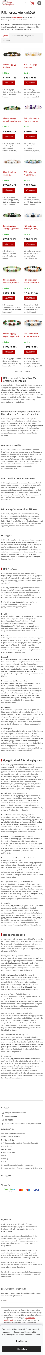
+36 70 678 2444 (11, 1116)
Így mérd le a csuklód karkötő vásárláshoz (17, 1165)
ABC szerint (6, 40)
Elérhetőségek (6, 1146)
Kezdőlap (4, 1159)
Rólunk (3, 1156)
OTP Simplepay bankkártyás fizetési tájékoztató (19, 1143)
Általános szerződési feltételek (13, 1134)
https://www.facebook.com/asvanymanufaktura (23, 1123)
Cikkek (3, 1162)
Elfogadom (21, 1349)
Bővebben (8, 83)
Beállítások (21, 1341)
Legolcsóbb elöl (17, 35)
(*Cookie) (31, 1334)
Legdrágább (29, 35)
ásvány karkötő (17, 17)
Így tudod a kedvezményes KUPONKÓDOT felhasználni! (21, 1168)
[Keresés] (26, 3)
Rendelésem (6, 1149)
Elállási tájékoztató (8, 1152)
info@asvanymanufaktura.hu (15, 1112)
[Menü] (39, 3)
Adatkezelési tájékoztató (10, 1137)
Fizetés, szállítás (7, 1140)
